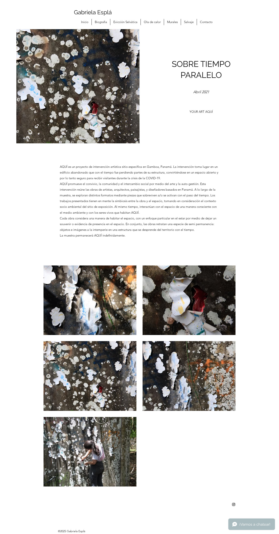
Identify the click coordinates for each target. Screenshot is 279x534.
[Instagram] (234, 504)
